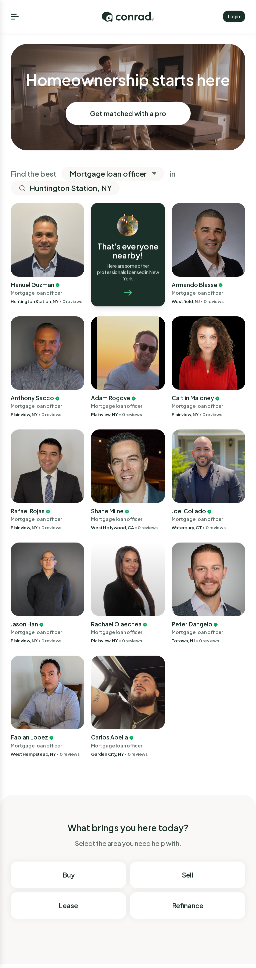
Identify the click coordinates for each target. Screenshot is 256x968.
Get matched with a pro (128, 113)
